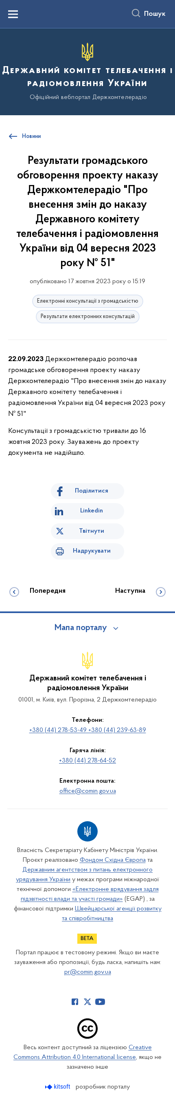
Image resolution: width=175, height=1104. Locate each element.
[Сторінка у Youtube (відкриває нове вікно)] (100, 1002)
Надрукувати (92, 551)
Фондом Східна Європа (113, 860)
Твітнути (91, 531)
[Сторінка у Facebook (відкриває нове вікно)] (75, 1002)
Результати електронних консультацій (88, 317)
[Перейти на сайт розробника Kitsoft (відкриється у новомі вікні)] (58, 1087)
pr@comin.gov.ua (87, 972)
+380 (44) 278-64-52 (87, 761)
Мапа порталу (81, 628)
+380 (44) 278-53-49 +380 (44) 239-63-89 (87, 730)
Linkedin (91, 511)
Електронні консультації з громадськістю (87, 301)
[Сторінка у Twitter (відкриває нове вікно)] (87, 1002)
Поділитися (91, 491)
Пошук (155, 14)
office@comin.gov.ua (87, 791)
